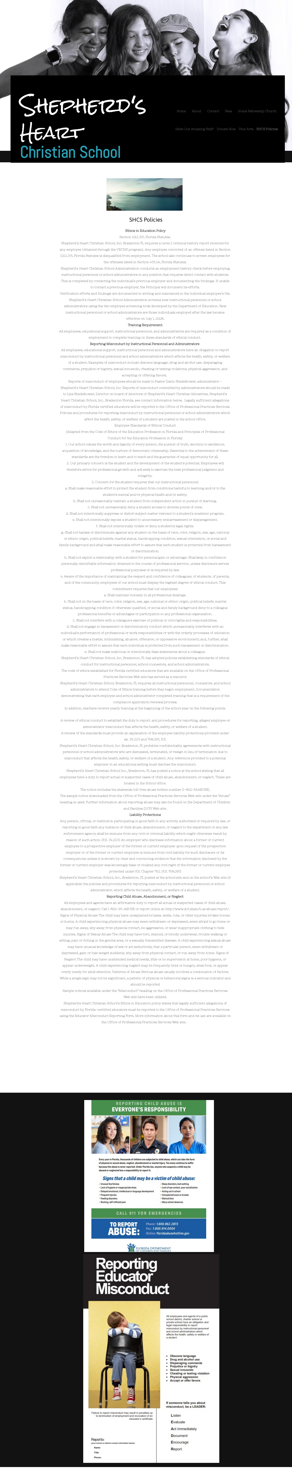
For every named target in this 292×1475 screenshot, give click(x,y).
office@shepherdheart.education (195, 1086)
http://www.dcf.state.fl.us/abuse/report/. (197, 909)
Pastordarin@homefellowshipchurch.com (160, 1078)
